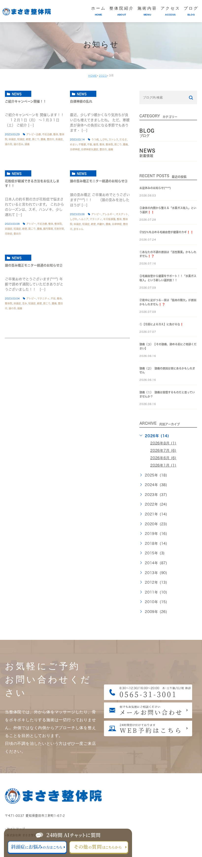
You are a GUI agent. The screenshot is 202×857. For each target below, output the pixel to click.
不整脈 (82, 144)
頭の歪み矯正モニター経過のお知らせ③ (99, 181)
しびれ (103, 139)
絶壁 (28, 139)
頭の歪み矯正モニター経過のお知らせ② (34, 265)
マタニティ (96, 219)
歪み (24, 303)
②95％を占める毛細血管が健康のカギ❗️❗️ (166, 232)
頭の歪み (18, 144)
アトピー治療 (33, 134)
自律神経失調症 (89, 149)
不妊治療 (47, 134)
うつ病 (95, 139)
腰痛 (43, 139)
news (17, 93)
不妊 (53, 298)
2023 (103, 75)
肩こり (35, 139)
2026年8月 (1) (163, 443)
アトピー (31, 224)
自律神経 (75, 149)
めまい (73, 144)
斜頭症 (12, 139)
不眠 (89, 144)
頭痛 (27, 144)
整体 (55, 134)
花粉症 (8, 233)
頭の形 (8, 144)
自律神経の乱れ (81, 101)
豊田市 (50, 139)
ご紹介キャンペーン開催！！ (25, 101)
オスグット (122, 214)
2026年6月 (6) (163, 458)
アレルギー (108, 214)
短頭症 (21, 139)
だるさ (123, 139)
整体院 (109, 144)
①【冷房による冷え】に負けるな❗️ (161, 324)
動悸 (95, 144)
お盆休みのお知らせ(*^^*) (155, 188)
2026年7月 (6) (163, 450)
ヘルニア (83, 219)
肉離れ (100, 224)
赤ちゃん (79, 229)
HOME (92, 75)
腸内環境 (48, 228)
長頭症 (59, 139)
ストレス (113, 139)
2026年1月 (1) (163, 465)
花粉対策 (59, 228)
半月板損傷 (109, 219)
